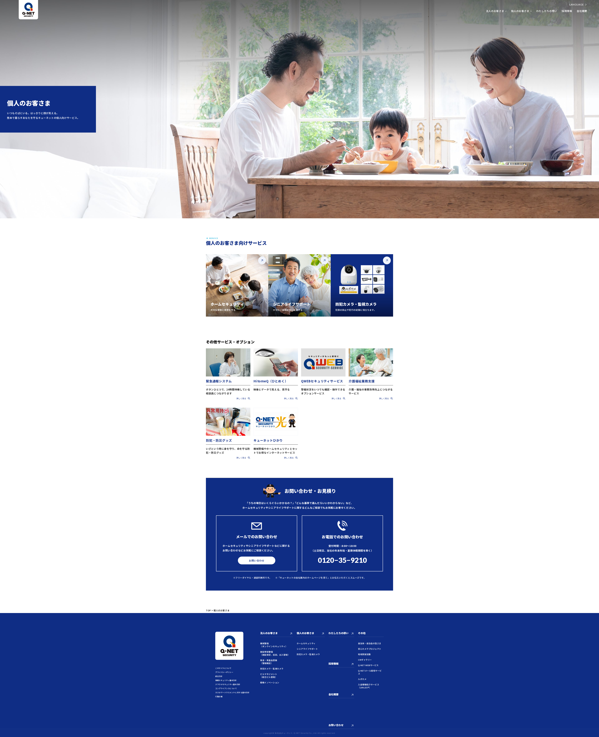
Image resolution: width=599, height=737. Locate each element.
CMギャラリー (365, 659)
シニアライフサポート (307, 648)
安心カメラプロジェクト (369, 648)
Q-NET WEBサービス (368, 665)
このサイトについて (223, 668)
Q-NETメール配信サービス (370, 672)
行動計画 (218, 696)
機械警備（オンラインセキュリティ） (273, 645)
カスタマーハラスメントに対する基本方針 (232, 692)
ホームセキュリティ (306, 643)
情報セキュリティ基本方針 (226, 680)
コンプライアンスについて (226, 688)
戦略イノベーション (269, 682)
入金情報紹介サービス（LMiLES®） (368, 686)
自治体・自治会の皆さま (369, 643)
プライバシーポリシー (224, 672)
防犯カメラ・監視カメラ (271, 668)
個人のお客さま (520, 11)
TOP (208, 610)
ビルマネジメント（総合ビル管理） (268, 676)
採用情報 (567, 11)
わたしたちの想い (546, 11)
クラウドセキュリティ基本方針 (227, 684)
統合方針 (218, 676)
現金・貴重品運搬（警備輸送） (268, 662)
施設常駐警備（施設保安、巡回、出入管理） (275, 653)
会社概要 (582, 11)
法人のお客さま (495, 11)
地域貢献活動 (364, 654)
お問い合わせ (256, 560)
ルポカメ (362, 679)
